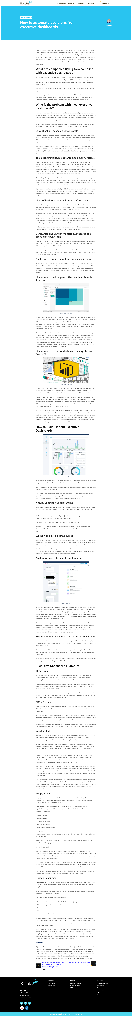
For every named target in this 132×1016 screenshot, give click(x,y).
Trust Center (100, 997)
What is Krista (61, 3)
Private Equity (51, 983)
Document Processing (75, 983)
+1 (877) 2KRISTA (24, 995)
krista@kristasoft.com (25, 997)
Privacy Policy (66, 1014)
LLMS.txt (72, 987)
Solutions (71, 3)
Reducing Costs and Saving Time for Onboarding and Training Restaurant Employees (53, 965)
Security (99, 992)
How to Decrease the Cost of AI (79, 962)
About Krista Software (102, 983)
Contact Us (105, 3)
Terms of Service (77, 1014)
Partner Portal (100, 990)
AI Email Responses (75, 985)
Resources (81, 3)
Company (91, 3)
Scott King (109, 25)
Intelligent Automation (26, 17)
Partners (99, 987)
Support (99, 994)
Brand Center (100, 985)
